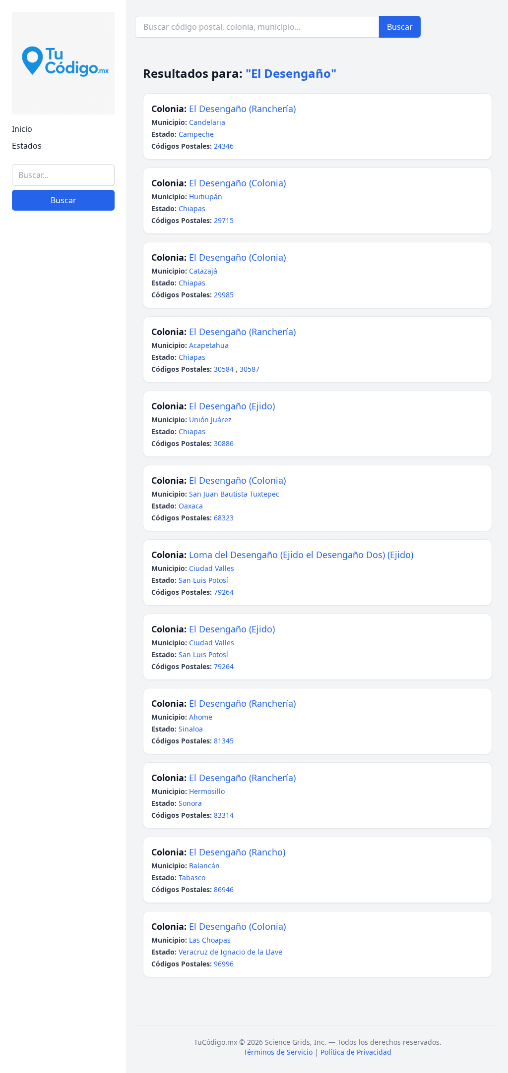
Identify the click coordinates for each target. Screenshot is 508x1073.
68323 (224, 517)
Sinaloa (191, 729)
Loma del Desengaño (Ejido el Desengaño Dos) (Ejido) (301, 555)
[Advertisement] (63, 912)
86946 (224, 889)
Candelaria (207, 122)
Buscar (63, 200)
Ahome (200, 717)
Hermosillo (207, 791)
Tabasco (192, 877)
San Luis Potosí (203, 580)
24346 (224, 146)
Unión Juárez (210, 419)
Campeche (196, 134)
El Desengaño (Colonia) (237, 183)
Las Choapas (210, 940)
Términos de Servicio (278, 1052)
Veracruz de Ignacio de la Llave (230, 952)
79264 (224, 592)
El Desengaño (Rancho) (237, 852)
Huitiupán (205, 196)
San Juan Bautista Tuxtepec (234, 494)
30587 (249, 369)
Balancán (204, 865)
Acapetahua (209, 345)
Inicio (22, 128)
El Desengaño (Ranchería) (242, 108)
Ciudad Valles (211, 568)
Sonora (190, 803)
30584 (225, 369)
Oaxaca (191, 505)
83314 (224, 815)
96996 (224, 963)
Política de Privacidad (355, 1052)
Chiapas (192, 208)
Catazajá (203, 271)
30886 (224, 443)
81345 (224, 740)
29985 (224, 294)
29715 (224, 220)
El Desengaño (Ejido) (232, 406)
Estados (27, 145)
